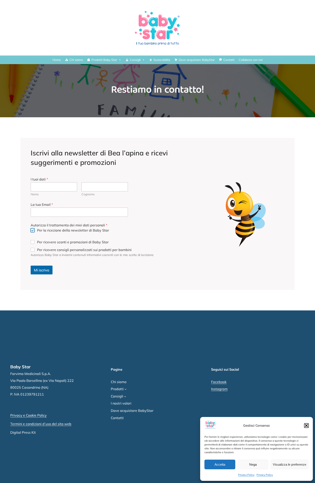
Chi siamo (76, 60)
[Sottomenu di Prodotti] (125, 389)
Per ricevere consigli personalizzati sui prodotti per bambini (84, 250)
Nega (253, 464)
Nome (35, 194)
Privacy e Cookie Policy (28, 415)
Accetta (219, 464)
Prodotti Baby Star (104, 60)
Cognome (88, 194)
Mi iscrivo (41, 270)
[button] (306, 425)
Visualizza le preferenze (289, 464)
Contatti (228, 60)
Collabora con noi (250, 60)
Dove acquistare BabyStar (197, 60)
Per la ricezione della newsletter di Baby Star (73, 230)
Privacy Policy (246, 474)
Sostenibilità (161, 60)
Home (56, 60)
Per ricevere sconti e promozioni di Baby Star (73, 242)
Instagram (219, 389)
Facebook (218, 382)
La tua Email (42, 205)
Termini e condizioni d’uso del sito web (40, 424)
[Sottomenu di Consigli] (125, 396)
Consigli (135, 60)
